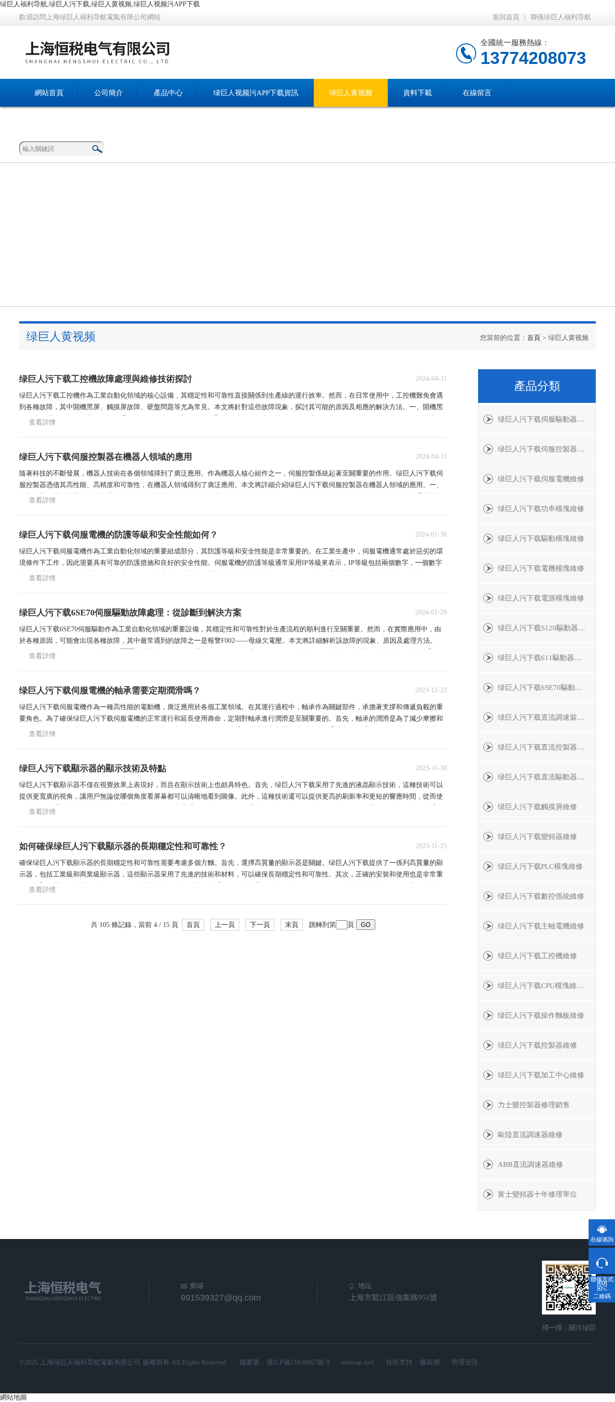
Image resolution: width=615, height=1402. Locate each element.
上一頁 (225, 924)
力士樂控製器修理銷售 (534, 1105)
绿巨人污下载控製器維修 (537, 1045)
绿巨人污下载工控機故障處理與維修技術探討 (105, 379)
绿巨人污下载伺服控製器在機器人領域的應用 (105, 457)
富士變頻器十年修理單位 (537, 1194)
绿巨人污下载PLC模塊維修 (540, 866)
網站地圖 (13, 1397)
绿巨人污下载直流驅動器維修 (544, 777)
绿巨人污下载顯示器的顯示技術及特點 (92, 768)
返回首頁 (505, 17)
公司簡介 (108, 93)
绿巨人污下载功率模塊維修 (541, 509)
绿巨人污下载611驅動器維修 (543, 658)
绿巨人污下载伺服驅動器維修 (544, 419)
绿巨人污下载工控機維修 (537, 956)
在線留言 (477, 93)
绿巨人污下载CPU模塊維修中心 (546, 985)
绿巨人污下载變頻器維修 (537, 836)
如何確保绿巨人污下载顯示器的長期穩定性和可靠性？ (123, 846)
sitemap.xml (357, 1362)
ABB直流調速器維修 (530, 1164)
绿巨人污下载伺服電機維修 (541, 479)
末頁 (291, 924)
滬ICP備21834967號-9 (298, 1362)
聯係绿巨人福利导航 (560, 17)
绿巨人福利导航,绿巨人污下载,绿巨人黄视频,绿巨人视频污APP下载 (100, 4)
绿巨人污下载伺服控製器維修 (544, 449)
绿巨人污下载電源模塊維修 (541, 598)
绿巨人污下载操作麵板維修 (541, 1015)
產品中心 (168, 93)
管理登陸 (464, 1362)
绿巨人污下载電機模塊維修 (541, 568)
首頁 (534, 337)
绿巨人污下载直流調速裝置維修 (546, 717)
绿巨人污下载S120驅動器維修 (545, 628)
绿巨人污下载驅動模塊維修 (541, 538)
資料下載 (417, 93)
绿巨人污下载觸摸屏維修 (537, 807)
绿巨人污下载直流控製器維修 (544, 747)
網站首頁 (49, 93)
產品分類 (537, 386)
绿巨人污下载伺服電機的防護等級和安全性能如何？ (118, 534)
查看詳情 (42, 422)
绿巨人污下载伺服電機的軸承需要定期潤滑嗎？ (110, 690)
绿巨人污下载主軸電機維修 (541, 926)
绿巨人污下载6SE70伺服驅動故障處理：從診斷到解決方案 (130, 612)
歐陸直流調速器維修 (530, 1135)
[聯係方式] (602, 1261)
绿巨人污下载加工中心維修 (541, 1075)
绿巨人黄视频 (350, 93)
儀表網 (429, 1362)
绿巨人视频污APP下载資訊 (255, 93)
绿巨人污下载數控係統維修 (541, 896)
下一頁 (260, 924)
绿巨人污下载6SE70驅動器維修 (546, 687)
